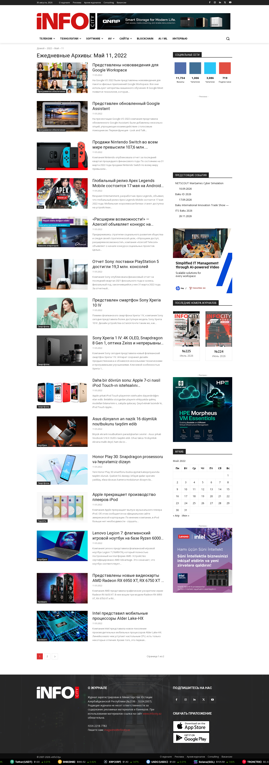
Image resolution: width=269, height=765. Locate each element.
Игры (40, 207)
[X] (225, 3)
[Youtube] (230, 3)
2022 (49, 48)
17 (185, 496)
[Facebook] (210, 3)
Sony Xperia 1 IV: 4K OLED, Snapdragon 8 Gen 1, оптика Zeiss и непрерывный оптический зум (127, 343)
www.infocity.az (152, 713)
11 (62, 48)
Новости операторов (48, 245)
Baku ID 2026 (183, 194)
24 (185, 503)
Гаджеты (42, 521)
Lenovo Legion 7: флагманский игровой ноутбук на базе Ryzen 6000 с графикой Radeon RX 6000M (128, 538)
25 (194, 503)
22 (228, 496)
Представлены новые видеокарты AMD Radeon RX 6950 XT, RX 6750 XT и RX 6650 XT (128, 580)
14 (219, 489)
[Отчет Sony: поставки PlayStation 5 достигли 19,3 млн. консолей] (62, 274)
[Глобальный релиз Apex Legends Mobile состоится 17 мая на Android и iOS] (62, 193)
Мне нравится (180, 65)
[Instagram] (215, 3)
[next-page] (55, 656)
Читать (195, 63)
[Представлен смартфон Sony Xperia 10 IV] (62, 313)
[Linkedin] (220, 3)
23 (177, 503)
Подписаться (225, 63)
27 (211, 503)
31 (185, 510)
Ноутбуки (42, 445)
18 (194, 496)
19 (202, 496)
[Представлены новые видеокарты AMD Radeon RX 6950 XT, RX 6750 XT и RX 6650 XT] (62, 588)
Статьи (41, 168)
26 (202, 503)
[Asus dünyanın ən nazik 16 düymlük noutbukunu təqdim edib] (62, 431)
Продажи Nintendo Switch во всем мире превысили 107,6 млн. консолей (125, 147)
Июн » (185, 515)
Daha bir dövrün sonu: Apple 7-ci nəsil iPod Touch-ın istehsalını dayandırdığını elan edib (126, 385)
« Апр (176, 515)
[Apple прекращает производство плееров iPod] (62, 507)
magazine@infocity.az (117, 730)
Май (56, 48)
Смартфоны (43, 326)
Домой (40, 48)
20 (211, 496)
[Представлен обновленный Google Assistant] (62, 116)
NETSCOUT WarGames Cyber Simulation (199, 183)
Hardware (42, 602)
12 (202, 489)
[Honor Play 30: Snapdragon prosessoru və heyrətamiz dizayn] (62, 469)
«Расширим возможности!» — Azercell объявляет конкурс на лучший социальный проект (121, 224)
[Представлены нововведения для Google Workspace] (62, 77)
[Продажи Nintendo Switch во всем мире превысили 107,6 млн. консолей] (62, 155)
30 (177, 510)
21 (219, 496)
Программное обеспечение (51, 91)
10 (185, 489)
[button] (227, 38)
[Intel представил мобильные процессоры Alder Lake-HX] (62, 626)
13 (211, 489)
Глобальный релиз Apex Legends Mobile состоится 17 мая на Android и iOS (126, 185)
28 (219, 503)
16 (177, 496)
